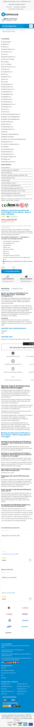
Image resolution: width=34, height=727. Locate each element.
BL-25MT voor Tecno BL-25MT (10, 554)
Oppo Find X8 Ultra (6, 172)
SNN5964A (4, 331)
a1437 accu (18, 717)
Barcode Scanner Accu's (9, 67)
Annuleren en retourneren (8, 673)
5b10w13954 (20, 715)
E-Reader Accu (6, 159)
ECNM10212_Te (10, 243)
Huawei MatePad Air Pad (8, 178)
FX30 (2, 333)
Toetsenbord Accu (7, 99)
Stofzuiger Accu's (7, 106)
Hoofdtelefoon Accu (7, 94)
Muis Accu (5, 79)
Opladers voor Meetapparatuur (11, 119)
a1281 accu (25, 717)
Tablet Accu (5, 47)
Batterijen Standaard (8, 136)
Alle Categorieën (10, 26)
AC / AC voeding (6, 64)
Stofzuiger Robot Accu (8, 129)
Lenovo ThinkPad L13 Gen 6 (8, 183)
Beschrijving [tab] (5, 288)
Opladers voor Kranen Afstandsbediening (13, 139)
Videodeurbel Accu (7, 151)
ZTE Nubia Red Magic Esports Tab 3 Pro (12, 188)
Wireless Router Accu (8, 89)
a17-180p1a (17, 720)
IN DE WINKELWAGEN (12, 271)
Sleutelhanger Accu (7, 126)
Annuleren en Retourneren (16, 9)
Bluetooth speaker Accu (8, 57)
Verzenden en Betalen (20, 7)
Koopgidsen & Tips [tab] (17, 288)
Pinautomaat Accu (7, 102)
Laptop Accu (5, 44)
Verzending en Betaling (7, 670)
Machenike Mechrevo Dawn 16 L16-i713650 (13, 191)
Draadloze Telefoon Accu (9, 156)
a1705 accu (8, 718)
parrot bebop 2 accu (7, 717)
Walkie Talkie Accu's (7, 87)
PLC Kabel (5, 82)
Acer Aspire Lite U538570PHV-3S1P (10, 185)
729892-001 (28, 715)
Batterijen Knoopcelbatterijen (10, 134)
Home (2, 30)
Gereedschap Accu (7, 84)
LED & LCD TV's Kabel (8, 59)
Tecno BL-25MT (5, 180)
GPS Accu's (5, 74)
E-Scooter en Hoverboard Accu (10, 144)
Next (31, 198)
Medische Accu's (7, 77)
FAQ (2, 675)
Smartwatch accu (7, 52)
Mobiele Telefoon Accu (12, 30)
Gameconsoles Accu (7, 121)
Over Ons (9, 7)
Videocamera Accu (7, 141)
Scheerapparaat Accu (8, 149)
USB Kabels (5, 146)
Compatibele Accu (7, 92)
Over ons (3, 668)
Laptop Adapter (6, 42)
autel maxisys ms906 (26, 718)
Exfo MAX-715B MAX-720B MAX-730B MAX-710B (14, 175)
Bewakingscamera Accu (8, 161)
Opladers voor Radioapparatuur (11, 116)
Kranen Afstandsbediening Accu (11, 114)
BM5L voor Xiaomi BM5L (8, 593)
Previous (2, 198)
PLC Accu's (5, 54)
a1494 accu (16, 718)
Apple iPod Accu (6, 124)
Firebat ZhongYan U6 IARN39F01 (10, 170)
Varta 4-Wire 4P (5, 167)
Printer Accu (5, 109)
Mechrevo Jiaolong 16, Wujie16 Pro (10, 193)
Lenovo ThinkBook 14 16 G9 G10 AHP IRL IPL (13, 196)
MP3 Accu (5, 131)
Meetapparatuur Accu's (8, 104)
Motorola (22, 30)
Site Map (3, 678)
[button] (17, 19)
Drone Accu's (6, 111)
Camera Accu (6, 69)
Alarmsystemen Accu (8, 154)
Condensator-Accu (7, 72)
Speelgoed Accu (6, 97)
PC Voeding (5, 62)
